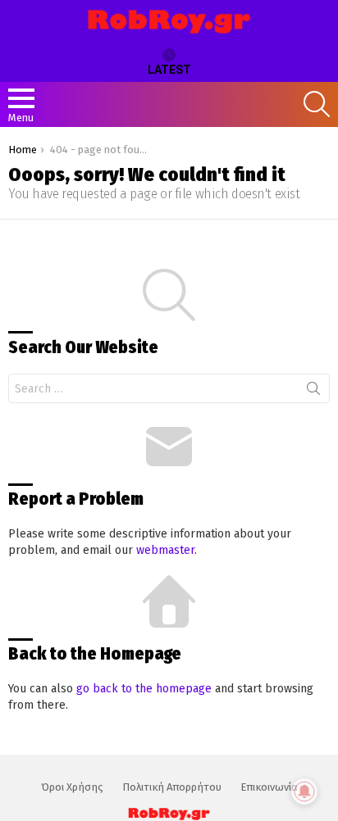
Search (313, 392)
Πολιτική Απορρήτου (172, 787)
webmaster (165, 550)
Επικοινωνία (269, 787)
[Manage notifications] (304, 791)
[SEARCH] (317, 104)
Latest (169, 69)
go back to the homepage (144, 689)
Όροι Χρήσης (72, 787)
